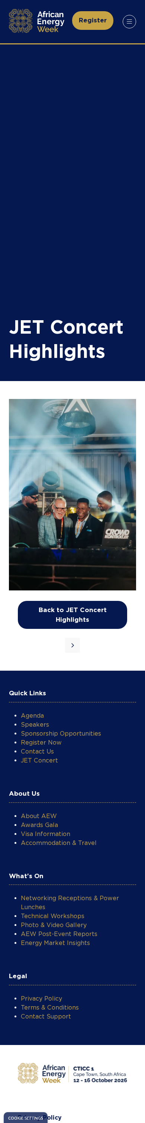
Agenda (32, 715)
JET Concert (39, 760)
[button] (92, 20)
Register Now (41, 742)
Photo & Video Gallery (54, 925)
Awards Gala (39, 825)
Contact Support (46, 1016)
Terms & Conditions (50, 1007)
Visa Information (45, 833)
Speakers (35, 724)
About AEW (39, 816)
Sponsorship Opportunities (61, 733)
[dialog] (26, 1117)
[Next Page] (72, 645)
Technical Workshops (52, 916)
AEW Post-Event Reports (59, 934)
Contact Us (37, 751)
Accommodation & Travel (59, 842)
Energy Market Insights (55, 942)
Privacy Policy (41, 998)
